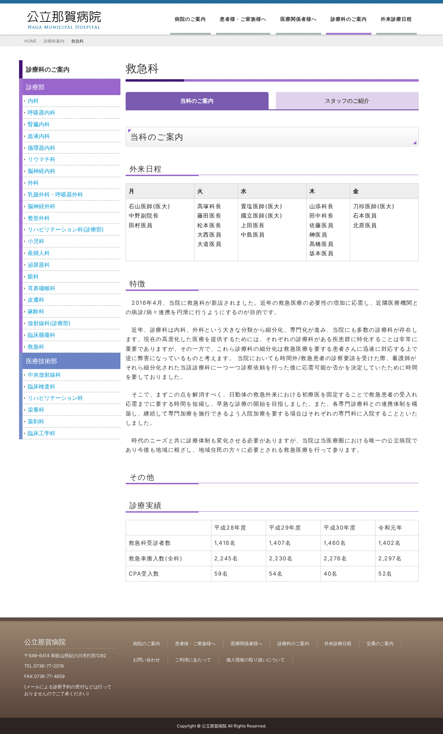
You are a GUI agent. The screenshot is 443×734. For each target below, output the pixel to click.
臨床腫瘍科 (41, 334)
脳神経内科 (41, 170)
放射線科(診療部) (49, 323)
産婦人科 (39, 252)
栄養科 (36, 409)
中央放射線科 (44, 374)
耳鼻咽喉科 (41, 288)
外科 (33, 182)
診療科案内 (54, 41)
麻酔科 (36, 311)
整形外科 (39, 217)
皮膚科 (36, 299)
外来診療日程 (396, 19)
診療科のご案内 (349, 19)
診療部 (35, 87)
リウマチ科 (41, 159)
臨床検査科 (41, 386)
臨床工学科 (41, 433)
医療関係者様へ (298, 19)
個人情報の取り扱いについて (255, 659)
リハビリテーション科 (55, 397)
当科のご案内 (197, 100)
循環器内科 (41, 147)
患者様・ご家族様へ (243, 19)
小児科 (36, 241)
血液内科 (39, 135)
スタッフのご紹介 (347, 100)
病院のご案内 (190, 19)
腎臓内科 (39, 124)
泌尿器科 (39, 264)
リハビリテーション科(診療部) (66, 229)
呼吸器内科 (41, 112)
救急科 (36, 346)
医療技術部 (41, 361)
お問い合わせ (146, 659)
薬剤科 (36, 421)
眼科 (33, 276)
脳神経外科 (41, 206)
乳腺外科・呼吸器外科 (55, 194)
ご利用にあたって (193, 659)
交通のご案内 (380, 643)
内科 (33, 100)
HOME (30, 41)
